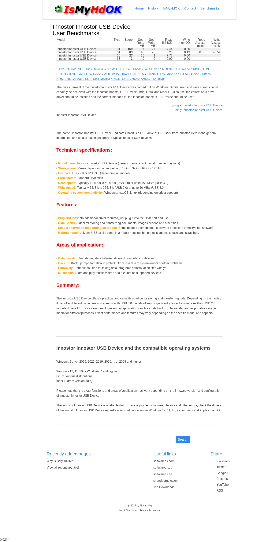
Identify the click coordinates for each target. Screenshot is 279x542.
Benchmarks (209, 8)
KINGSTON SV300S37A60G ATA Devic (138, 78)
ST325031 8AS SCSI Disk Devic (78, 69)
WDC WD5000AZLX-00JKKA (124, 74)
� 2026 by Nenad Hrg (139, 505)
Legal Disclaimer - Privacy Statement (139, 510)
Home (139, 8)
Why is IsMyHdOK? (60, 461)
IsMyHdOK (171, 8)
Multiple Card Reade (176, 69)
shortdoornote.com (165, 480)
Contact (190, 8)
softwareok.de (162, 474)
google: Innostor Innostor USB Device (197, 105)
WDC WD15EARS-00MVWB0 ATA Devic (131, 69)
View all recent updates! (63, 467)
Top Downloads (163, 487)
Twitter (221, 467)
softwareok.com (163, 461)
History (153, 8)
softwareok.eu (162, 467)
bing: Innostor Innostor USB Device (199, 110)
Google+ (222, 473)
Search (183, 439)
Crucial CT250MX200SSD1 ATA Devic (173, 74)
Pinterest (223, 478)
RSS (220, 490)
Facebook (223, 461)
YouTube (223, 484)
